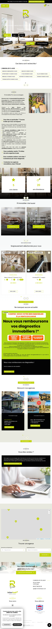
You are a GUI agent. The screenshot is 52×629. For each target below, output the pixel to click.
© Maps (42, 538)
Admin (33, 622)
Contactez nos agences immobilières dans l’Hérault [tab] (12, 163)
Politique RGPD (40, 622)
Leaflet (38, 538)
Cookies (46, 622)
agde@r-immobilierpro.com (10, 421)
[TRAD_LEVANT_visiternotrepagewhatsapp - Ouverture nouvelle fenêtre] (13, 605)
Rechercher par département (6, 547)
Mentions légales (26, 622)
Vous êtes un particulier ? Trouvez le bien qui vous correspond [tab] (14, 120)
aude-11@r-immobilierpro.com (37, 419)
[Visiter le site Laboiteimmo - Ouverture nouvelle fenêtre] (28, 625)
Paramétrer (7, 624)
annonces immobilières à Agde (12, 130)
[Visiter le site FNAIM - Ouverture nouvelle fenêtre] (40, 609)
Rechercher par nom (31, 547)
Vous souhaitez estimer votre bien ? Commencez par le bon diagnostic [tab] (14, 157)
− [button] (49, 513)
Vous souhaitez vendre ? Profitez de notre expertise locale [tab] (14, 152)
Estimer (22, 35)
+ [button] (49, 511)
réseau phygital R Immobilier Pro (17, 98)
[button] (27, 85)
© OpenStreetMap (48, 538)
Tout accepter (17, 624)
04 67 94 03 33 (8, 419)
